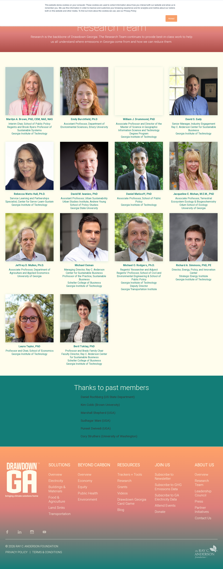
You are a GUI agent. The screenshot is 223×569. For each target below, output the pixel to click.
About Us (204, 465)
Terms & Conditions (47, 552)
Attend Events (165, 505)
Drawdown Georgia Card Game (131, 502)
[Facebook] (11, 531)
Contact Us (203, 518)
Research (124, 481)
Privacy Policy (16, 552)
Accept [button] (171, 18)
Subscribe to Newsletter (164, 477)
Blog (120, 510)
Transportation (59, 514)
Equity (82, 487)
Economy (85, 481)
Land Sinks (56, 508)
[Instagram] (36, 531)
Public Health (88, 493)
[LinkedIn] (24, 531)
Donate (160, 512)
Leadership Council (203, 493)
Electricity (55, 481)
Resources (128, 465)
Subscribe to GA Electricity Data (167, 497)
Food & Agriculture (56, 499)
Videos (122, 493)
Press (199, 501)
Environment (87, 499)
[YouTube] (48, 531)
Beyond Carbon (94, 465)
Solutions (59, 465)
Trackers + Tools (129, 474)
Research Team (202, 483)
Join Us (162, 465)
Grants (122, 487)
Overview (55, 474)
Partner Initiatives (202, 510)
